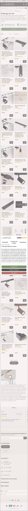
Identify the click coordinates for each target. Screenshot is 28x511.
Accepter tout (14, 266)
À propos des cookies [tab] (14, 242)
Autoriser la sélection (14, 269)
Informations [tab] (23, 242)
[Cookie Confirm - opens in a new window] (22, 237)
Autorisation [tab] (5, 242)
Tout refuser (14, 273)
